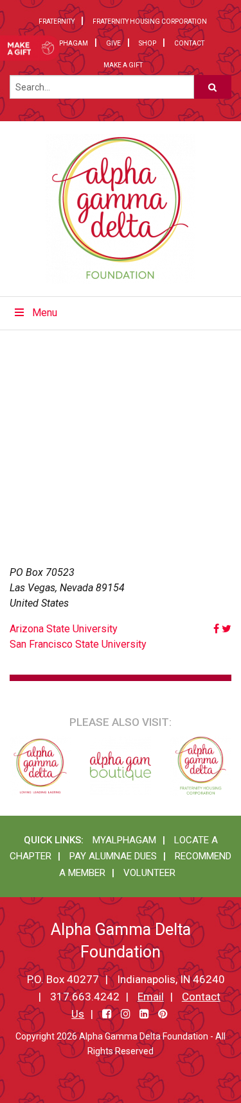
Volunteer (149, 873)
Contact (189, 43)
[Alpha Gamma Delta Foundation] (120, 208)
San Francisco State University (78, 644)
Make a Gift (123, 65)
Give (113, 43)
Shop (147, 43)
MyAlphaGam (65, 43)
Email (151, 996)
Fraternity (57, 21)
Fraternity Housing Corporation (150, 21)
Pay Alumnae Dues (113, 856)
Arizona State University (64, 629)
